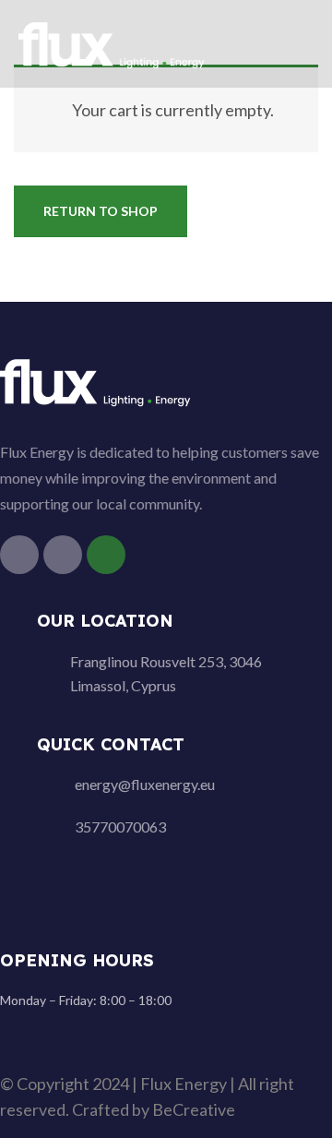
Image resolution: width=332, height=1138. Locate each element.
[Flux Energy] (113, 42)
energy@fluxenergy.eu (145, 784)
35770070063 (120, 826)
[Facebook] (19, 554)
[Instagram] (62, 554)
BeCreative (193, 1109)
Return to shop (100, 211)
